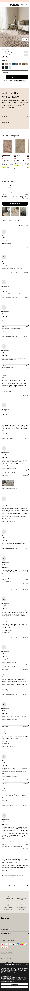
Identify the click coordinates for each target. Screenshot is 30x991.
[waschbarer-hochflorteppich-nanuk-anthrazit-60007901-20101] (7, 155)
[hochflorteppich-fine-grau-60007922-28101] (17, 155)
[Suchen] (22, 4)
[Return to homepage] (14, 5)
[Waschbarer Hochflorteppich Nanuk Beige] (7, 146)
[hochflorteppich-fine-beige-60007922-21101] (15, 155)
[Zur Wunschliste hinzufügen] (3, 77)
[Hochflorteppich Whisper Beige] (6, 64)
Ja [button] (16, 246)
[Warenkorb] (26, 4)
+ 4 (9, 155)
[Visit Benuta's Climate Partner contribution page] (7, 953)
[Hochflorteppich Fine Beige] (20, 146)
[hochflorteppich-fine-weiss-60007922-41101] (19, 155)
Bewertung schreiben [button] (15, 203)
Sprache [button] (10, 220)
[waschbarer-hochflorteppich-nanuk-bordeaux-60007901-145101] (5, 155)
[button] (6, 211)
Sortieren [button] (4, 220)
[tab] (23, 226)
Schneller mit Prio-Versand (19, 80)
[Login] (24, 4)
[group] (15, 186)
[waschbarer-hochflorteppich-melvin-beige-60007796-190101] (28, 155)
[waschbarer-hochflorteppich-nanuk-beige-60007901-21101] (2, 155)
